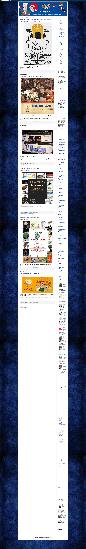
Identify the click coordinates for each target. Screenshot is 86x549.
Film (59, 421)
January (61, 49)
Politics (60, 455)
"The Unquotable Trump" (64, 366)
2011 (59, 63)
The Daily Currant (61, 254)
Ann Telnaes (60, 168)
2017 (59, 56)
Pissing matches (64, 304)
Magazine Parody (61, 251)
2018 (59, 55)
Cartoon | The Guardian (62, 175)
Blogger (51, 537)
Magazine (60, 439)
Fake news (60, 417)
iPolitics (60, 276)
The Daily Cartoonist (62, 222)
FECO (59, 419)
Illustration (60, 433)
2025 (59, 20)
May (60, 44)
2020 (59, 53)
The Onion (60, 255)
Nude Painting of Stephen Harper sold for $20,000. (64, 348)
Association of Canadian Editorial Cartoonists (62, 386)
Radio (59, 461)
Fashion (60, 418)
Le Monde (60, 437)
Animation (23, 303)
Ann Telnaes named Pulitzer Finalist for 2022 (64, 328)
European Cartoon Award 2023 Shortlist (29, 168)
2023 (59, 22)
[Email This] (33, 70)
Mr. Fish (60, 185)
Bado (64, 504)
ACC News (60, 192)
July (60, 42)
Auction (60, 387)
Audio (59, 388)
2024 (59, 21)
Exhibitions (31, 213)
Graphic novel (60, 430)
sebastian (60, 188)
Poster (59, 457)
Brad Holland (61, 171)
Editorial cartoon (26, 164)
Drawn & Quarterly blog (62, 238)
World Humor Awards (25, 219)
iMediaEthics (61, 275)
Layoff (59, 435)
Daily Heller (60, 211)
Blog (59, 392)
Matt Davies (60, 182)
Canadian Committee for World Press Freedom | (62, 271)
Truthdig (60, 279)
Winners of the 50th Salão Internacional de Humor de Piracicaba (35, 19)
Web (31, 164)
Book (59, 393)
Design (60, 413)
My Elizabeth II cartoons (64, 312)
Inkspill (60, 214)
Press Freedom (61, 458)
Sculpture (60, 467)
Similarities (60, 468)
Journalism (29, 164)
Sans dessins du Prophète (61, 102)
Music (59, 443)
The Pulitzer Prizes (61, 162)
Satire (59, 466)
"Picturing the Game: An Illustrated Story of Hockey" (32, 76)
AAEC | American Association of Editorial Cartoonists (62, 140)
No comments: (30, 163)
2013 (59, 61)
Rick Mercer (60, 263)
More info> (21, 68)
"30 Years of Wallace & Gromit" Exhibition (30, 273)
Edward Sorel (61, 179)
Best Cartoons (61, 196)
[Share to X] (35, 70)
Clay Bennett (61, 176)
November (61, 24)
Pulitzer (60, 459)
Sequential (60, 243)
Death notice (60, 412)
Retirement (60, 462)
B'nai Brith (60, 390)
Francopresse (60, 423)
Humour (60, 432)
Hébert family (60, 431)
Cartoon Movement (61, 204)
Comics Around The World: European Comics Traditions (64, 358)
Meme (59, 440)
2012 (59, 62)
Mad (59, 438)
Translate (64, 500)
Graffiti (59, 429)
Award (23, 213)
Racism (60, 460)
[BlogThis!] (34, 70)
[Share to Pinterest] (37, 70)
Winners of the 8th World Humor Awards (29, 217)
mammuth (44, 537)
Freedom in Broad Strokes (62, 424)
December (61, 23)
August (61, 28)
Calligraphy (60, 394)
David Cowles (61, 178)
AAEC (23, 164)
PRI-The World (61, 217)
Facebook (60, 416)
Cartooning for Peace (62, 150)
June (60, 43)
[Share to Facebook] (36, 70)
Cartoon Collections (62, 200)
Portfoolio (60, 456)
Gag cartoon (60, 427)
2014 (59, 60)
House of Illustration (62, 153)
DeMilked (60, 259)
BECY (59, 391)
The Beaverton (61, 252)
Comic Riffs (60, 231)
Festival (60, 420)
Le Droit (60, 436)
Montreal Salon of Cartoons (61, 442)
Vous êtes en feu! (60, 98)
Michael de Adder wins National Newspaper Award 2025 (64, 296)
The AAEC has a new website (27, 127)
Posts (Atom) (25, 307)
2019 (59, 54)
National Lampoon (61, 444)
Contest (25, 213)
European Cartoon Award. (25, 170)
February (61, 48)
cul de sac (60, 235)
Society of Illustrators (62, 159)
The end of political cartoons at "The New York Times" (64, 319)
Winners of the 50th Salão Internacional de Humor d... (62, 30)
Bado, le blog (61, 195)
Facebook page (38, 21)
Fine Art (60, 422)
